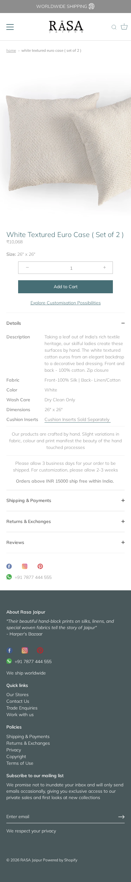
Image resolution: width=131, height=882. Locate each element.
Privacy (13, 750)
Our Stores (17, 694)
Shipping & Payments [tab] (28, 500)
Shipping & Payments (28, 736)
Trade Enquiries (22, 708)
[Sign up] (121, 817)
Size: (11, 254)
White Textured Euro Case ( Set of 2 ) (51, 50)
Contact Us (17, 701)
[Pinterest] (40, 650)
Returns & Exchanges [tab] (28, 521)
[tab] (65, 412)
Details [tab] (13, 323)
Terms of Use (19, 763)
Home (11, 50)
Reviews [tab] (15, 542)
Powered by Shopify (60, 860)
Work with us (20, 714)
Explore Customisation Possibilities (66, 303)
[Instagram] (25, 650)
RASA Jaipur (31, 860)
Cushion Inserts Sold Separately (78, 419)
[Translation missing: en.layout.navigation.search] (114, 28)
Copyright (16, 756)
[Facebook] (9, 650)
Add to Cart (66, 286)
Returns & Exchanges (28, 743)
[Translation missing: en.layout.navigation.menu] (10, 27)
